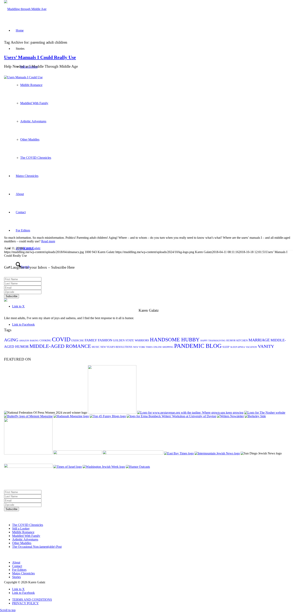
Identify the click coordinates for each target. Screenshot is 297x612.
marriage (259, 340)
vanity (266, 346)
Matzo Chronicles (23, 573)
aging (11, 339)
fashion (105, 340)
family (91, 340)
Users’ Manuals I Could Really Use (40, 57)
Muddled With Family (26, 535)
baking (34, 341)
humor (231, 340)
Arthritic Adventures (25, 539)
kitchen (242, 340)
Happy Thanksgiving (212, 341)
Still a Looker (20, 528)
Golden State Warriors (131, 340)
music (96, 347)
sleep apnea (237, 347)
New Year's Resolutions (116, 347)
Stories (16, 577)
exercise (77, 340)
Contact (17, 566)
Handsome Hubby (175, 340)
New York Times (143, 347)
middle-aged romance (60, 346)
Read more (48, 241)
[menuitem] (152, 599)
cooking (45, 340)
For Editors (19, 569)
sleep (226, 347)
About (16, 562)
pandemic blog (198, 346)
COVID (61, 339)
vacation (251, 347)
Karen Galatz (31, 248)
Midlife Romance (23, 532)
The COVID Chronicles (27, 525)
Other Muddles (21, 543)
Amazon (24, 341)
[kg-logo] (25, 9)
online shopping (163, 347)
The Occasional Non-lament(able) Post (37, 546)
